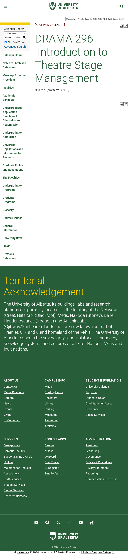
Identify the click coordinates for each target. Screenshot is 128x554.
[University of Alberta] (63, 6)
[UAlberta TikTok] (92, 522)
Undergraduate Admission (12, 134)
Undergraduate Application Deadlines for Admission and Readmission (12, 116)
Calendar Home (12, 55)
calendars (23, 552)
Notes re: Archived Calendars (14, 65)
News (7, 403)
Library (49, 403)
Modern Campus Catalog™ (97, 552)
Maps (48, 386)
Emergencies (12, 445)
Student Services (14, 484)
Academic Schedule (9, 97)
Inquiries (8, 87)
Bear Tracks (52, 462)
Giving (7, 414)
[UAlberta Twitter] (58, 522)
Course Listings (12, 218)
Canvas (49, 445)
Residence (92, 409)
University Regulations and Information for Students (13, 151)
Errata (6, 246)
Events (8, 409)
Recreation (51, 420)
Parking (49, 409)
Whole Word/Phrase (16, 42)
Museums (51, 414)
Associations (12, 473)
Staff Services (12, 479)
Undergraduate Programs (12, 187)
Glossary (8, 210)
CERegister (52, 467)
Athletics (50, 426)
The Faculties (11, 177)
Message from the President (14, 77)
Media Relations (14, 392)
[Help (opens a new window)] (126, 26)
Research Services (15, 496)
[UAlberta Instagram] (69, 522)
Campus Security (14, 451)
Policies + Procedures (99, 462)
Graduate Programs (9, 200)
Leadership (93, 451)
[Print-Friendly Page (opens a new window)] (121, 26)
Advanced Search (15, 46)
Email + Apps (53, 473)
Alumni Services (14, 490)
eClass (49, 451)
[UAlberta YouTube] (80, 522)
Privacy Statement (97, 467)
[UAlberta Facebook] (47, 522)
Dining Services (95, 414)
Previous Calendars (9, 256)
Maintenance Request (17, 467)
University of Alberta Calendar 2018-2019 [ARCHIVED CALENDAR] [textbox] (94, 19)
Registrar (91, 392)
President (92, 445)
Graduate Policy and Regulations (13, 167)
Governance (93, 456)
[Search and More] (120, 6)
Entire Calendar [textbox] (11, 33)
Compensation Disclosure (102, 479)
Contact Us (10, 386)
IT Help (8, 462)
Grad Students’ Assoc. (99, 403)
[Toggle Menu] (6, 6)
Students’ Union (95, 397)
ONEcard (50, 456)
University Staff (12, 238)
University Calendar (98, 386)
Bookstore (51, 397)
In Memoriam (12, 420)
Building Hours (54, 392)
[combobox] (96, 19)
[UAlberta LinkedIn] (36, 522)
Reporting (92, 473)
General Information (10, 228)
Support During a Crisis (18, 456)
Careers (9, 397)
